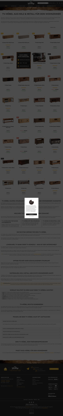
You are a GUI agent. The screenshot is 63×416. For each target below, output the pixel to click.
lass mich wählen (31, 216)
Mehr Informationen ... (33, 211)
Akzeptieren (31, 214)
